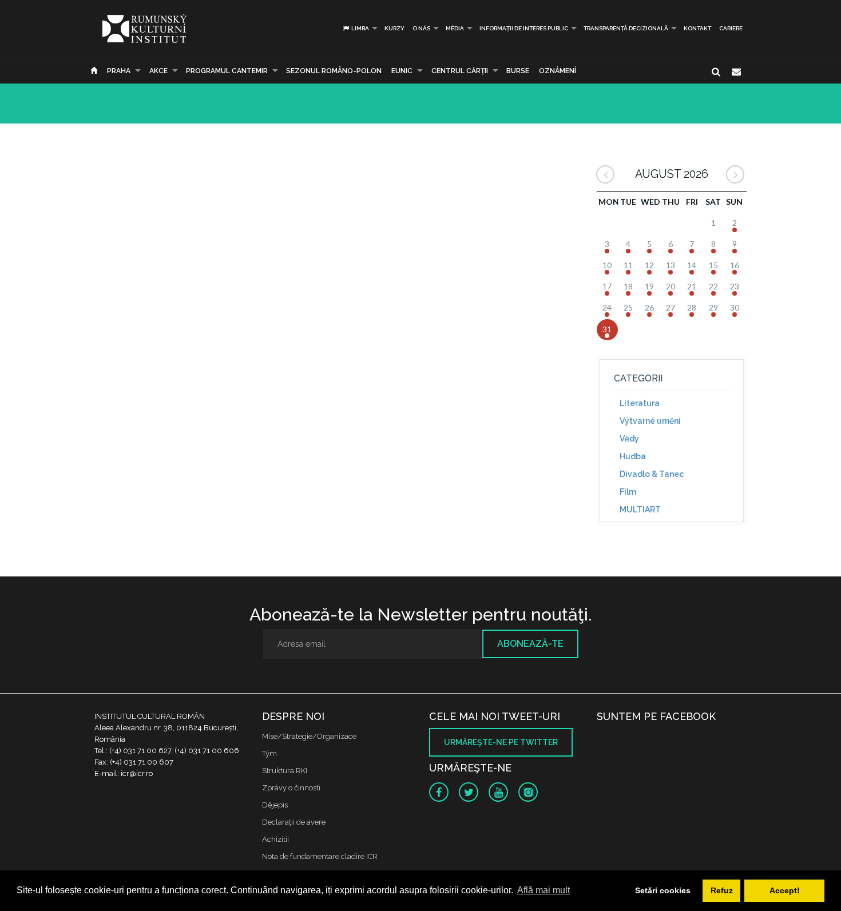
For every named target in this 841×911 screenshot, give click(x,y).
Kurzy (394, 28)
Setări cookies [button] (663, 890)
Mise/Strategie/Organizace (309, 736)
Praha (118, 71)
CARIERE (731, 28)
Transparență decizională (626, 28)
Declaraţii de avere (294, 822)
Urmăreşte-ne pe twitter (501, 742)
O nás (421, 28)
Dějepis (275, 805)
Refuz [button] (722, 890)
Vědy (629, 438)
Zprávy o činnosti (291, 787)
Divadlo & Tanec (652, 474)
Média (455, 28)
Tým (269, 753)
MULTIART (640, 509)
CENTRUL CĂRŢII (459, 71)
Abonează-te (530, 643)
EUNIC (401, 71)
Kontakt (697, 28)
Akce (158, 71)
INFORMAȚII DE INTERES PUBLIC (523, 28)
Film (628, 491)
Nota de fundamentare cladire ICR (320, 856)
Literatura (640, 403)
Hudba (633, 456)
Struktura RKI (284, 770)
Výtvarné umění (650, 420)
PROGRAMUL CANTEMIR (227, 71)
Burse (517, 71)
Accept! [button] (784, 890)
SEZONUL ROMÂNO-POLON (334, 71)
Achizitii (275, 839)
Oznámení (557, 71)
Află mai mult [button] (543, 890)
